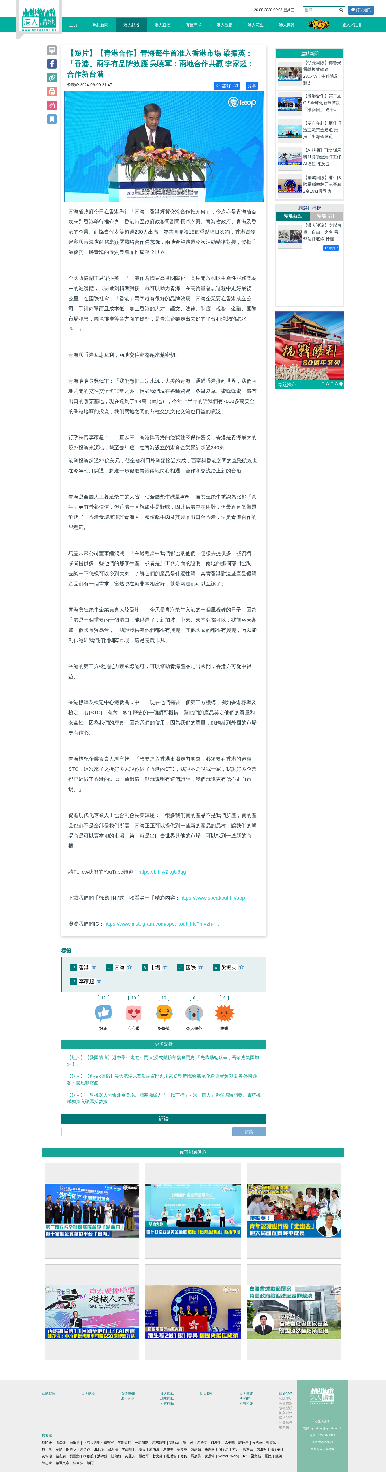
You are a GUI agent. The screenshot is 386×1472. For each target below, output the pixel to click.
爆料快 (284, 1427)
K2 (245, 1456)
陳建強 (196, 1449)
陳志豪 (47, 1463)
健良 (183, 1456)
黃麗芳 (130, 1456)
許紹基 (243, 1443)
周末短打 (159, 1443)
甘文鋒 (158, 1456)
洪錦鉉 (102, 1456)
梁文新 (256, 1456)
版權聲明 (285, 1408)
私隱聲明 (285, 1399)
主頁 (73, 25)
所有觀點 (167, 1403)
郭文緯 (271, 1443)
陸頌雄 (116, 1456)
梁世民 (188, 1443)
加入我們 (285, 1413)
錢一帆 (47, 1449)
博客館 (244, 1399)
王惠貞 (140, 1449)
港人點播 (131, 25)
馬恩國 (210, 1449)
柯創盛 (88, 1456)
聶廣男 (196, 1456)
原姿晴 (230, 1443)
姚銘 (278, 1456)
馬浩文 (202, 1443)
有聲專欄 (193, 25)
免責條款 (285, 1403)
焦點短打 (124, 1443)
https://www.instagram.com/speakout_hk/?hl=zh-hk (161, 924)
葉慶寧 (182, 1449)
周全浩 (223, 1449)
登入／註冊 (352, 25)
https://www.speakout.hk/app (212, 898)
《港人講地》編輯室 (98, 1443)
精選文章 (62, 1463)
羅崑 (268, 1456)
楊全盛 (275, 1449)
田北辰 (99, 1449)
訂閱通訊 (363, 10)
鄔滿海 (113, 1449)
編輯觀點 (167, 1399)
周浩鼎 (85, 1449)
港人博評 (287, 25)
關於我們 (285, 1394)
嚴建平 (144, 1456)
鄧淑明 (262, 1449)
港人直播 (162, 25)
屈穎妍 (47, 1443)
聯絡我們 (285, 1418)
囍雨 (90, 1463)
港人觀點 (225, 25)
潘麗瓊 (168, 1449)
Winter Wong (228, 1456)
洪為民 (248, 1449)
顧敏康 (75, 1443)
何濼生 (216, 1443)
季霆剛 (127, 1449)
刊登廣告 (285, 1423)
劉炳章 (174, 1443)
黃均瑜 (47, 1456)
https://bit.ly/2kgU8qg (162, 872)
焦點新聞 (100, 25)
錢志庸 (61, 1456)
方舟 (235, 1449)
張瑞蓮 (61, 1443)
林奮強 (78, 1463)
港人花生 (256, 25)
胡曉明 (71, 1449)
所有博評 (246, 1403)
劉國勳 (75, 1456)
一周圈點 (141, 1443)
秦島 (59, 1449)
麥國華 (257, 1443)
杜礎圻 (171, 1456)
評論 (249, 1131)
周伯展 (154, 1449)
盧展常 (210, 1456)
